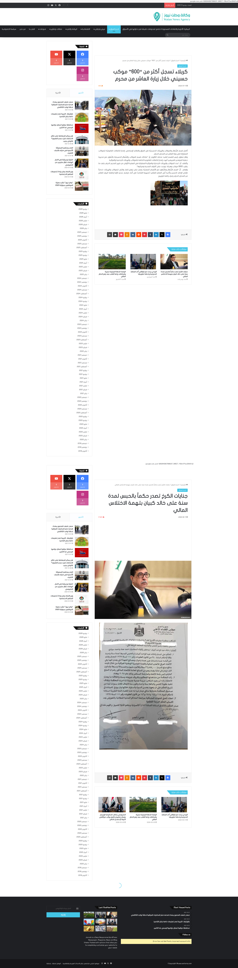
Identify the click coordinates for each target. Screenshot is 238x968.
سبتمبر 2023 (82, 336)
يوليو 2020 (83, 416)
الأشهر (80, 93)
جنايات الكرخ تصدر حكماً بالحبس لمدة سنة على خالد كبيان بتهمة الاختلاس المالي (174, 274)
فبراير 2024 (83, 317)
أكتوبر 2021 (82, 359)
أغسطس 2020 (81, 413)
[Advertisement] (94, 16)
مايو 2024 (83, 305)
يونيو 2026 (83, 209)
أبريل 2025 (83, 263)
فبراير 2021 (83, 390)
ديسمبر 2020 (82, 397)
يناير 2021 (83, 393)
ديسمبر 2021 (82, 355)
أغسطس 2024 (81, 294)
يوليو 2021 (83, 370)
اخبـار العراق (114, 29)
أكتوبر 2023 (82, 332)
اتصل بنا (32, 29)
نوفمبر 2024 (82, 282)
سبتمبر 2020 (82, 409)
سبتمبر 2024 (82, 290)
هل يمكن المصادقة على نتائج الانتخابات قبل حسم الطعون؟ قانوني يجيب (62, 138)
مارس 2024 (83, 313)
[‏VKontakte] (132, 234)
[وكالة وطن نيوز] (172, 17)
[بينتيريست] (144, 234)
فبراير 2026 (83, 224)
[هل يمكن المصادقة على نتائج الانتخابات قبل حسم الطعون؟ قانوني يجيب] (82, 139)
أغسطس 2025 (81, 247)
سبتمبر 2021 (82, 363)
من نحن (23, 29)
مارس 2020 (83, 432)
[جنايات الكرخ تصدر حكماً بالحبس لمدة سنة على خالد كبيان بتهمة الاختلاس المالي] (174, 261)
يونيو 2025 (83, 255)
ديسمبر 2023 (82, 324)
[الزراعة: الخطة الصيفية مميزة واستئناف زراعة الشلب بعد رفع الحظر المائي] (112, 261)
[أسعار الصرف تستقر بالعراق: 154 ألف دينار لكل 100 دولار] (100, 929)
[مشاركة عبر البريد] (115, 234)
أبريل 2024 (83, 309)
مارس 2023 (83, 343)
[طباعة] (109, 234)
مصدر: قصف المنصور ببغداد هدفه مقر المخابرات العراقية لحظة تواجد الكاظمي (62, 104)
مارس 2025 (83, 267)
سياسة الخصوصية (9, 29)
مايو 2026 (83, 213)
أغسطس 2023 (81, 340)
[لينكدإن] (156, 234)
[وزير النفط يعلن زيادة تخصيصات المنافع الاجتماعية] (82, 175)
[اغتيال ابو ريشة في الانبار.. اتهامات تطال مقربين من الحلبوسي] (82, 163)
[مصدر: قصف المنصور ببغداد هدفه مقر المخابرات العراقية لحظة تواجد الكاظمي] (82, 105)
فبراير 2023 (83, 347)
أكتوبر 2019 (82, 451)
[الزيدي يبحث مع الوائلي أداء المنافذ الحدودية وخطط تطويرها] (143, 261)
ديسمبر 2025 (82, 232)
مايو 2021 (83, 378)
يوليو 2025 (83, 251)
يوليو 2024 (83, 297)
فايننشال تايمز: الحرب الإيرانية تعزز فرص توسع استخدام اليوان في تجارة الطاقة (133, 5)
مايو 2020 (83, 424)
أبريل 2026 (83, 217)
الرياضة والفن (72, 29)
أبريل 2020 (83, 428)
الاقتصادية (86, 29)
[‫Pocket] (121, 234)
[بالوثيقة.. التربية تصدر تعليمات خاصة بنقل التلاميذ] (82, 117)
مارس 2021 (83, 386)
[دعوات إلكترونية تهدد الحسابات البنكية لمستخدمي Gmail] (89, 922)
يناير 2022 (83, 351)
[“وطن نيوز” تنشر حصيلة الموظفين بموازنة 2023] (82, 186)
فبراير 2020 (83, 436)
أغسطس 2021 (82, 367)
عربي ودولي (100, 29)
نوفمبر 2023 (82, 328)
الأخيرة (57, 93)
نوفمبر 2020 (82, 401)
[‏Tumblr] (150, 234)
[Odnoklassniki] (127, 234)
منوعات (43, 29)
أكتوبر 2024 (82, 286)
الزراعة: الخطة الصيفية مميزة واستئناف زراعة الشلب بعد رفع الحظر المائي (112, 274)
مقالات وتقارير (56, 29)
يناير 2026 (83, 228)
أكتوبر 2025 (82, 240)
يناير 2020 (83, 439)
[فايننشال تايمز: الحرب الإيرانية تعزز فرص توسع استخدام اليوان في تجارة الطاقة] (100, 922)
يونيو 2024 (82, 301)
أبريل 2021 (83, 382)
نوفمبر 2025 (82, 236)
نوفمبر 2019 (82, 447)
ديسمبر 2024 (82, 278)
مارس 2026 (83, 221)
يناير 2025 (83, 274)
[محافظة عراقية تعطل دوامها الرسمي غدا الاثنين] (82, 128)
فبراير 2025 (83, 271)
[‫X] (162, 234)
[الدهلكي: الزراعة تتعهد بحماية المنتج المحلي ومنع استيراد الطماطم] (112, 929)
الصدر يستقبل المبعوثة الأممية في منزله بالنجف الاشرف (63, 150)
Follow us (186, 935)
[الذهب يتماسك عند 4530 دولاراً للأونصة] (89, 929)
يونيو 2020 (83, 420)
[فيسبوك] (167, 234)
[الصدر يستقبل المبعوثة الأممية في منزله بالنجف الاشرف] (82, 151)
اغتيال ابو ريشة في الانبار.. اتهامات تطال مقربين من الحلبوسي (63, 162)
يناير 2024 (83, 320)
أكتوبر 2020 (82, 405)
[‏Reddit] (138, 234)
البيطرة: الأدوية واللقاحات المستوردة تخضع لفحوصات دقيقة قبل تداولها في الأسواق (156, 29)
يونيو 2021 (83, 374)
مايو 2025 (83, 259)
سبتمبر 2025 (82, 244)
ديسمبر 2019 (82, 443)
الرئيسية (183, 60)
